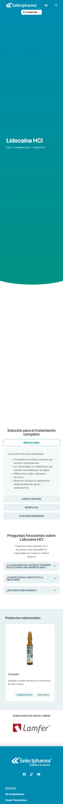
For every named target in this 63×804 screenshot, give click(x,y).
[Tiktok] (31, 774)
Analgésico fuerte (24, 695)
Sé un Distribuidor (14, 794)
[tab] (31, 442)
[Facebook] (24, 774)
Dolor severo (43, 695)
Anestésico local (22, 147)
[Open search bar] (56, 5)
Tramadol (13, 674)
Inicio (8, 147)
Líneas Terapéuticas (16, 800)
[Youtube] (38, 774)
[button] (46, 5)
